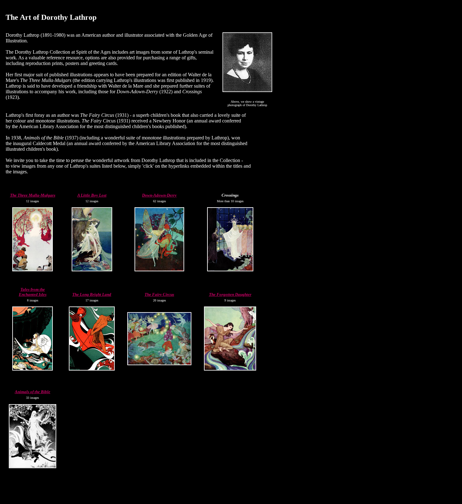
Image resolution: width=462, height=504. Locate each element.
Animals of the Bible (32, 391)
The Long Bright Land (91, 294)
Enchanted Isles (33, 294)
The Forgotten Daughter (230, 294)
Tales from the (32, 289)
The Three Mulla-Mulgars (32, 195)
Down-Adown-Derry (159, 195)
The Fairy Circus (159, 294)
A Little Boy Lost (92, 195)
